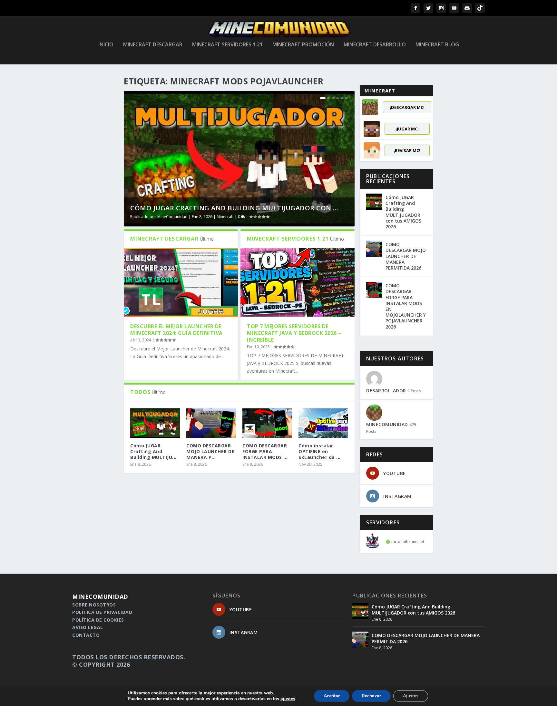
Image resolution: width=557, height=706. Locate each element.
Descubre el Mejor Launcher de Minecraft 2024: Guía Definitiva (176, 330)
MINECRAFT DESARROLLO (375, 45)
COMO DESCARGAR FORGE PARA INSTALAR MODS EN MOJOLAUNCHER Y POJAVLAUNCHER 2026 (406, 305)
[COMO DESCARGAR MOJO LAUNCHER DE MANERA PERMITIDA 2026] (211, 423)
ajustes (287, 699)
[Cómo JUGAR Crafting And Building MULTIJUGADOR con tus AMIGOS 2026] (374, 202)
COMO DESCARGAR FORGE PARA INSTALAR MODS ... (265, 451)
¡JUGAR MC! (407, 129)
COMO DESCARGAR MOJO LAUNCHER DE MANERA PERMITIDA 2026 (406, 256)
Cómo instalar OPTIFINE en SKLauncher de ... (319, 451)
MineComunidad (172, 216)
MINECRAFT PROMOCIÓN (303, 45)
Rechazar (371, 696)
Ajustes (410, 696)
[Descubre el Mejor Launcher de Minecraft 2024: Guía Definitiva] (181, 282)
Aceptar (332, 696)
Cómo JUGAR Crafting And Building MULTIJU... (153, 451)
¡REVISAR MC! (407, 150)
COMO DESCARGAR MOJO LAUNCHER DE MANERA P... (210, 451)
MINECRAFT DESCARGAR (152, 45)
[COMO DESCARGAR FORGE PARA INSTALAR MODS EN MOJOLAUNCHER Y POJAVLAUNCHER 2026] (267, 423)
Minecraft (225, 216)
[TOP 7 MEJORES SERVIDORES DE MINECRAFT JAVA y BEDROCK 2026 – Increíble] (297, 282)
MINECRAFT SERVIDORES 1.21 (227, 45)
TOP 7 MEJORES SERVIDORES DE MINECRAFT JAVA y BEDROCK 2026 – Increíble (294, 333)
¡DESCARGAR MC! (407, 107)
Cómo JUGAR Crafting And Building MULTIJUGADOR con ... (234, 208)
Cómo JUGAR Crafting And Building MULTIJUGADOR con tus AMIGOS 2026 (403, 212)
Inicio (105, 45)
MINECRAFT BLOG (437, 45)
